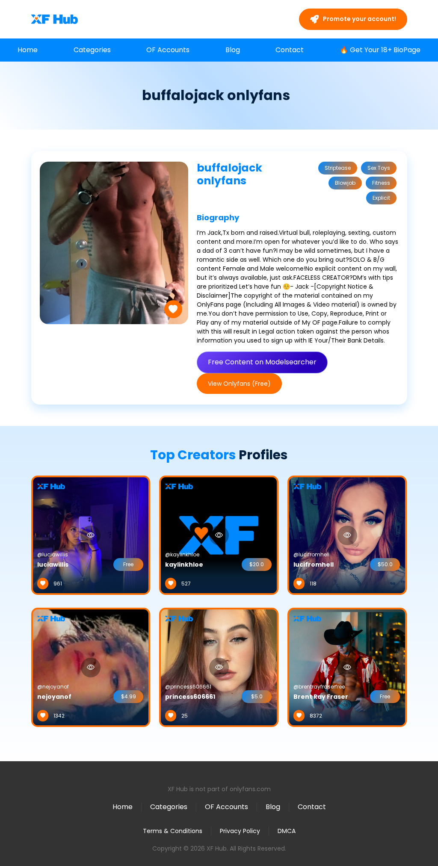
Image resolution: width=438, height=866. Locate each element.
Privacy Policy (240, 831)
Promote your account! (359, 19)
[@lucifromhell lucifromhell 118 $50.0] (347, 534)
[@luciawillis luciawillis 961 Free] (91, 534)
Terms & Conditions (172, 831)
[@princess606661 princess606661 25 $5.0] (219, 666)
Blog (232, 50)
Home (28, 50)
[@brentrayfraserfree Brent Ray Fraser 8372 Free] (347, 666)
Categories (92, 50)
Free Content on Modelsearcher (262, 362)
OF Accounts (167, 50)
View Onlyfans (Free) (239, 383)
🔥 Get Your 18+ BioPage (380, 50)
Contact (289, 50)
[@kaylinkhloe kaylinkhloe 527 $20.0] (219, 534)
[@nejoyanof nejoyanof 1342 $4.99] (91, 666)
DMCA (287, 831)
